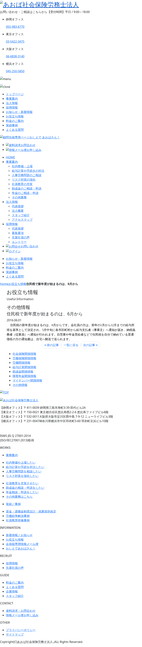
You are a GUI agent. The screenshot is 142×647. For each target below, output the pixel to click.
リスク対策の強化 (24, 179)
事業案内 (12, 99)
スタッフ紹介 (21, 215)
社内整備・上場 (22, 166)
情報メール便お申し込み (22, 615)
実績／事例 (13, 504)
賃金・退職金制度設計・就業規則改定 (31, 511)
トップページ (15, 94)
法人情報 (12, 103)
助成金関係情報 (23, 371)
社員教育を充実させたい (22, 483)
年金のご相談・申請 (25, 193)
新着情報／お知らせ (19, 535)
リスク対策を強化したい (22, 476)
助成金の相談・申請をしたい (25, 488)
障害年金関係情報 (24, 376)
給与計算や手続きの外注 (28, 171)
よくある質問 (15, 130)
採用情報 (12, 107)
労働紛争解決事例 (18, 516)
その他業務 (19, 197)
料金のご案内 (15, 121)
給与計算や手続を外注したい (25, 467)
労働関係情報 (21, 363)
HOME (10, 157)
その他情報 (20, 385)
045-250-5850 (15, 71)
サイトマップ (15, 634)
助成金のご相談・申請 (26, 188)
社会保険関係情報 (24, 354)
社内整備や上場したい (21, 462)
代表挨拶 (18, 206)
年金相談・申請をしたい (22, 492)
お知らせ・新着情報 (19, 112)
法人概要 (18, 211)
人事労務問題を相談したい (23, 471)
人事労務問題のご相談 (26, 175)
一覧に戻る (71, 345)
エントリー (19, 242)
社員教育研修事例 (18, 520)
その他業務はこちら (19, 497)
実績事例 (12, 125)
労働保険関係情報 (24, 358)
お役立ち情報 (15, 116)
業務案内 (12, 455)
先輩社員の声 (21, 237)
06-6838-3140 (15, 56)
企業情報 (12, 591)
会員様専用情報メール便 (22, 544)
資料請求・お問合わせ (21, 611)
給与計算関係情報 (24, 367)
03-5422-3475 (15, 41)
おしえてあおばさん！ (21, 548)
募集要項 (18, 233)
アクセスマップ (22, 220)
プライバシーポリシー (21, 630)
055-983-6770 (15, 27)
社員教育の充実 (22, 184)
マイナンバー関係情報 (27, 380)
